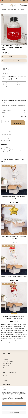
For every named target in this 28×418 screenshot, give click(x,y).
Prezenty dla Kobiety (21, 334)
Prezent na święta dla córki (17, 328)
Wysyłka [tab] (14, 131)
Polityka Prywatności (9, 416)
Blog (4, 357)
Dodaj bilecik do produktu (8, 74)
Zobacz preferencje (14, 412)
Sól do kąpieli (18, 342)
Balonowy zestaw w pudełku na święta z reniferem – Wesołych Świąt (14, 317)
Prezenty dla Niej (5, 336)
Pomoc (5, 378)
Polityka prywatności (8, 361)
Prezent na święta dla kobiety (9, 330)
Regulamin (5, 359)
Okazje (11, 9)
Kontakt (5, 380)
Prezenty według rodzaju (7, 342)
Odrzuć (14, 408)
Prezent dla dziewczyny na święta (10, 326)
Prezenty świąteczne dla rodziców (17, 340)
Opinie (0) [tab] (8, 131)
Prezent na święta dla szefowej (15, 332)
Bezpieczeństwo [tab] (6, 134)
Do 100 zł (20, 324)
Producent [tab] (21, 131)
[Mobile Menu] (2, 5)
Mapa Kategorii (7, 363)
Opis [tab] (3, 131)
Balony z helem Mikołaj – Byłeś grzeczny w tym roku (14, 197)
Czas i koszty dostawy (8, 376)
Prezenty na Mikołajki (16, 336)
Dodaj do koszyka (17, 122)
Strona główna (5, 9)
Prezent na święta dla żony (8, 334)
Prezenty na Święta (19, 9)
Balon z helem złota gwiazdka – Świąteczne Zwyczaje (14, 237)
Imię (5, 98)
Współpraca (6, 365)
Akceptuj (14, 404)
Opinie (4, 368)
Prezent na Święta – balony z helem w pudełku (14, 276)
